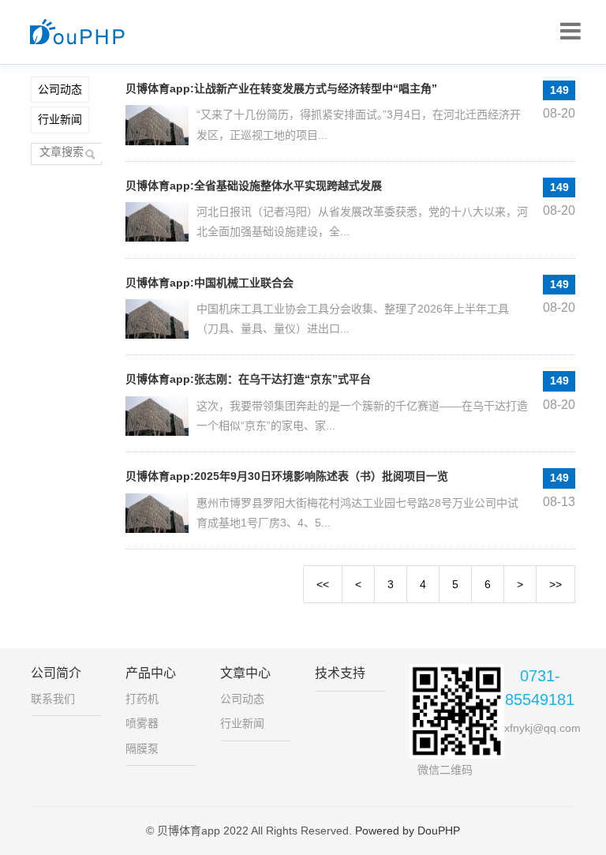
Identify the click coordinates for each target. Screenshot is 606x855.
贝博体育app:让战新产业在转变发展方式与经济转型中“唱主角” (281, 88)
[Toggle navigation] (570, 31)
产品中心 (150, 673)
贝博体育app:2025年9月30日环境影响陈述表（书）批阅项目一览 (286, 476)
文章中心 (245, 673)
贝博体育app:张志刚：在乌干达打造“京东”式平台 (248, 379)
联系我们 (53, 698)
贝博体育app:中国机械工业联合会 (209, 282)
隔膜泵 (142, 748)
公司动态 (60, 89)
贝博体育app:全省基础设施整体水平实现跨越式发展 (253, 185)
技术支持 (340, 673)
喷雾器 (142, 723)
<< (322, 584)
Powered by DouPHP (407, 830)
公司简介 (56, 673)
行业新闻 (60, 119)
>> (555, 584)
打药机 (142, 698)
